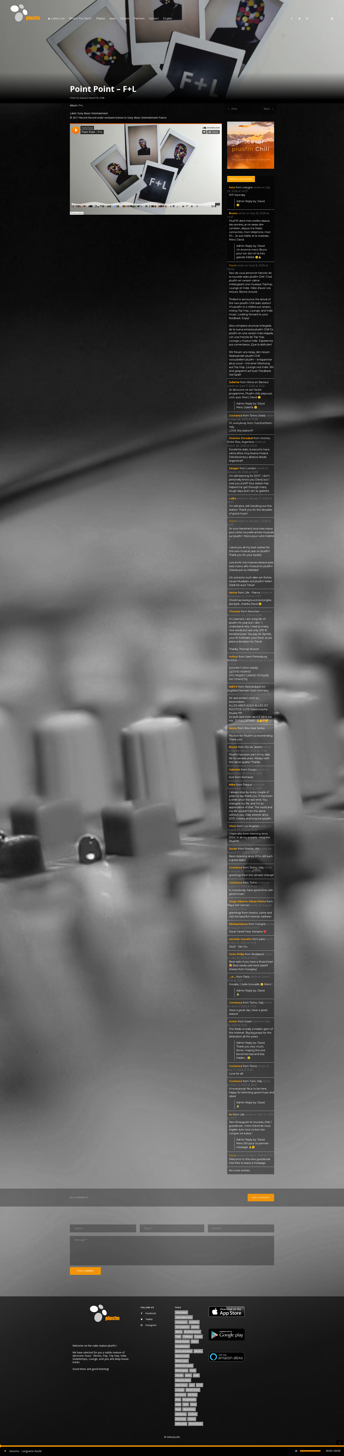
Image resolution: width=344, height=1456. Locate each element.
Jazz (192, 1385)
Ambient (194, 1322)
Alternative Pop (184, 1317)
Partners (139, 18)
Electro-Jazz (182, 1360)
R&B (178, 1404)
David (83, 97)
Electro (198, 1351)
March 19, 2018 (96, 97)
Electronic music (184, 1365)
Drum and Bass (184, 1351)
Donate (124, 18)
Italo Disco (181, 1385)
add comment (261, 1197)
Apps (112, 18)
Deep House (182, 1341)
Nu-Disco (180, 1394)
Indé (196, 1375)
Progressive (189, 1399)
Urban (191, 1418)
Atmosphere (182, 1326)
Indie (188, 1375)
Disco (195, 1341)
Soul (178, 1409)
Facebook (150, 1313)
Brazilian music (192, 1331)
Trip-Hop (180, 1418)
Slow (193, 1404)
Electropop (181, 1370)
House (179, 1375)
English (167, 18)
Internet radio (183, 1380)
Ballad (195, 1326)
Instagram (150, 1325)
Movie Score (193, 1389)
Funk (192, 1370)
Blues (178, 1331)
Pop (178, 1399)
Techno (192, 1414)
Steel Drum (189, 1409)
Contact (154, 18)
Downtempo (182, 1346)
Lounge (179, 1389)
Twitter (149, 1319)
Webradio (181, 1423)
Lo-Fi (199, 1385)
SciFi (185, 1404)
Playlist (100, 18)
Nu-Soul (192, 1394)
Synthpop (181, 1414)
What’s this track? (80, 18)
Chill (178, 1336)
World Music (195, 1423)
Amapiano (181, 1322)
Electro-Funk (182, 1356)
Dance (198, 1336)
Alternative (181, 1312)
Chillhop (187, 1336)
